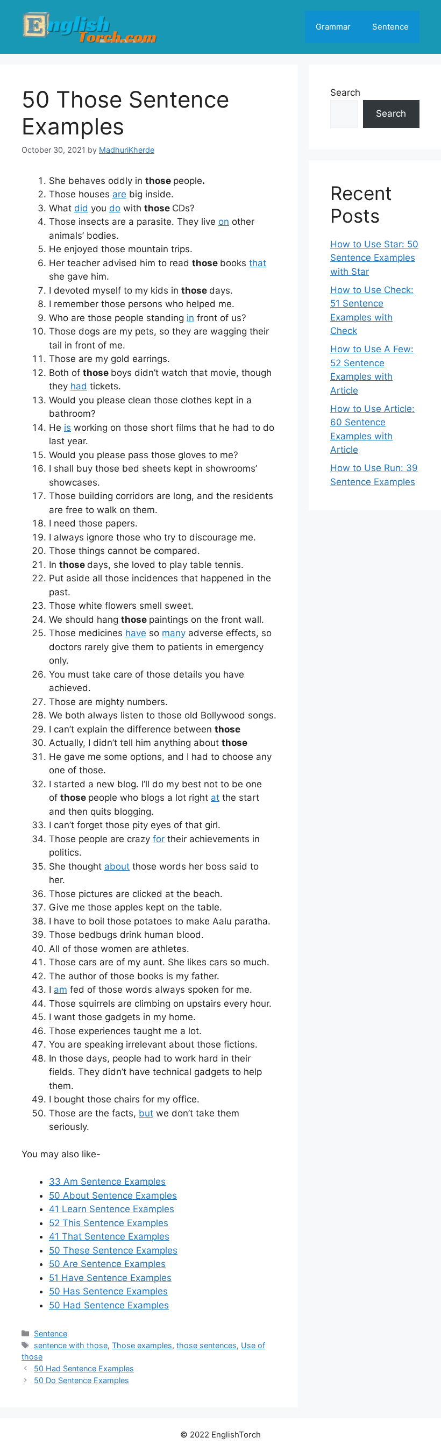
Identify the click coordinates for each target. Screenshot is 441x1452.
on (223, 221)
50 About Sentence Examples (113, 1195)
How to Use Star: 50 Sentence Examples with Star (374, 258)
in (190, 317)
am (60, 989)
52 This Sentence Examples (108, 1223)
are (119, 194)
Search (345, 92)
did (81, 208)
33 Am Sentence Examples (107, 1181)
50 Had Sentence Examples (109, 1305)
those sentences (206, 1345)
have (135, 633)
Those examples (142, 1345)
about (117, 866)
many (174, 633)
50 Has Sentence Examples (108, 1291)
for (159, 839)
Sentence (390, 27)
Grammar (333, 27)
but (146, 1113)
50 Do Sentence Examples (81, 1380)
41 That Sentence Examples (109, 1236)
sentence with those (71, 1345)
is (67, 427)
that (257, 263)
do (114, 208)
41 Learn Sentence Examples (111, 1209)
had (78, 386)
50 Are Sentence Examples (107, 1263)
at (215, 797)
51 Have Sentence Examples (110, 1277)
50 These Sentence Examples (113, 1250)
